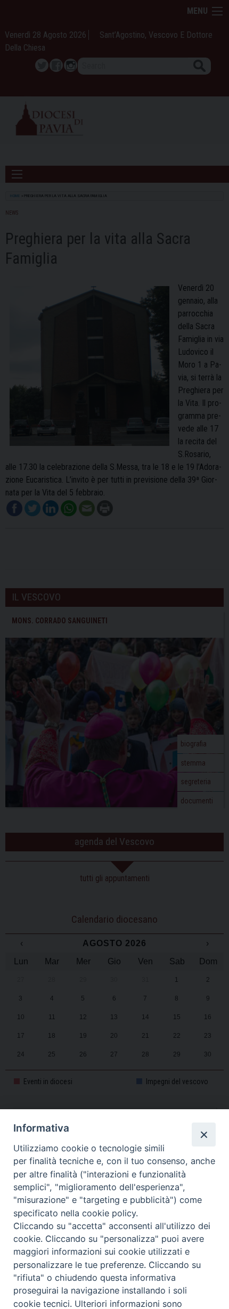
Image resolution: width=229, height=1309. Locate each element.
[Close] (203, 1134)
